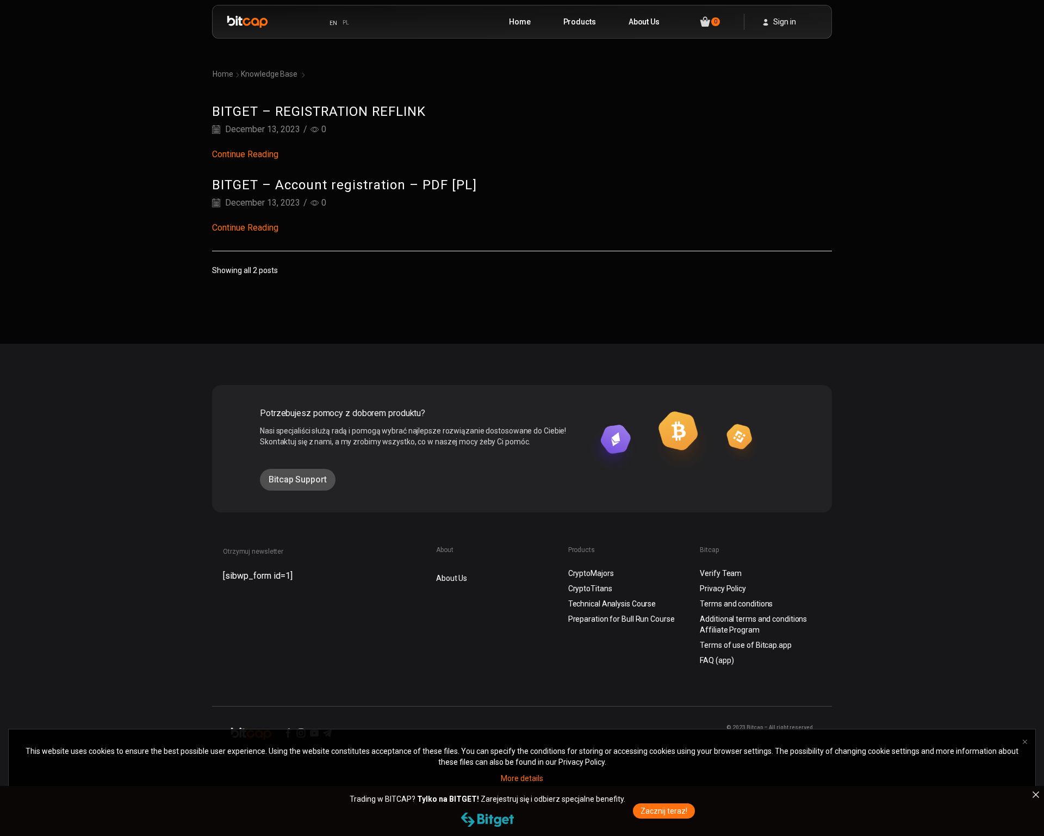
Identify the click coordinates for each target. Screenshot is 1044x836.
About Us (644, 21)
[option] (346, 23)
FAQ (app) (717, 660)
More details (522, 778)
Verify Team (721, 573)
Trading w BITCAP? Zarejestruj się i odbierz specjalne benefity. (487, 799)
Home (520, 21)
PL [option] (346, 22)
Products (579, 21)
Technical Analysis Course (612, 603)
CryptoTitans (590, 588)
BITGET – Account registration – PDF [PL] (344, 185)
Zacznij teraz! (664, 811)
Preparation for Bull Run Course (621, 619)
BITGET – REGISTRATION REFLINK (319, 111)
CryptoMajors (591, 573)
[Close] (1036, 795)
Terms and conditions (736, 603)
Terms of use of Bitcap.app (745, 645)
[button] (297, 480)
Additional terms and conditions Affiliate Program (753, 624)
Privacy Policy (723, 588)
